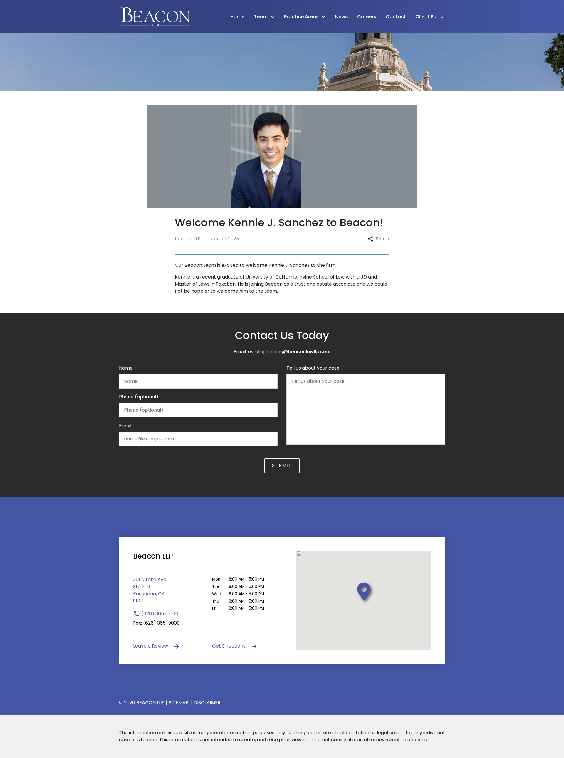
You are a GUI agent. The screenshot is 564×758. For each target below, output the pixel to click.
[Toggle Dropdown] (274, 17)
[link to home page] (155, 16)
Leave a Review (151, 646)
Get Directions (229, 646)
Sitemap (179, 702)
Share (382, 238)
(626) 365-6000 (159, 613)
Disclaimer (207, 702)
